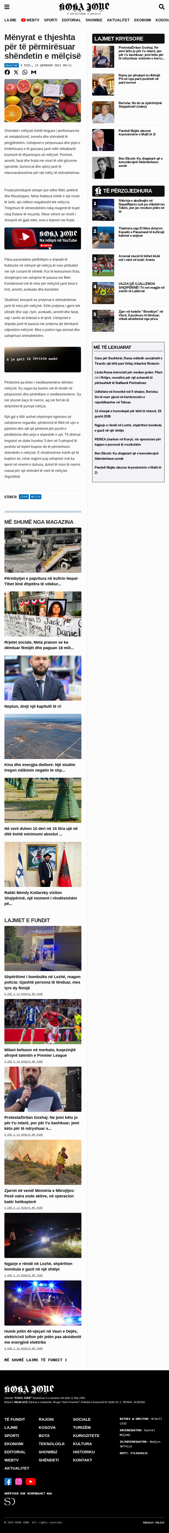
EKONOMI (142, 20)
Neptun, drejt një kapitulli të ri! (32, 706)
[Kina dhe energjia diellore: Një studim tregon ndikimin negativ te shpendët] (42, 736)
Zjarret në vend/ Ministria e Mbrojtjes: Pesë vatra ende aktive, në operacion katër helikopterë (39, 1196)
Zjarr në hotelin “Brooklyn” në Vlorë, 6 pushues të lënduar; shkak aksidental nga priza (141, 315)
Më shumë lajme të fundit (34, 1359)
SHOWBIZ (94, 20)
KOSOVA (47, 1427)
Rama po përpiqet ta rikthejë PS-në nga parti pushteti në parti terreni (139, 78)
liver (24, 496)
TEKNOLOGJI (51, 1444)
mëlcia (35, 496)
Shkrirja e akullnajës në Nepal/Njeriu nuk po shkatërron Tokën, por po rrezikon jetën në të (142, 206)
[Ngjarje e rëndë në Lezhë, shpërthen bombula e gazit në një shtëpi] (42, 1235)
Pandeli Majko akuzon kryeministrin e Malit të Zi (137, 132)
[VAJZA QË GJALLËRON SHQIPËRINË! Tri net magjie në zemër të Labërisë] (103, 293)
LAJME (10, 20)
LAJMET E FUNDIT (27, 920)
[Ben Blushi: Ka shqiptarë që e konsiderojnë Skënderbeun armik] (103, 167)
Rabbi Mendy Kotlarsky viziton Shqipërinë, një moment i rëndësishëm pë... (40, 898)
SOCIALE (82, 1419)
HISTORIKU (84, 1452)
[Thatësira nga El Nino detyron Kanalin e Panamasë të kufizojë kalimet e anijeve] (103, 237)
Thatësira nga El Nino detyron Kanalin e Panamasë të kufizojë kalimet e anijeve (141, 231)
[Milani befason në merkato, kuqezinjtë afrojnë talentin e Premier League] (42, 1021)
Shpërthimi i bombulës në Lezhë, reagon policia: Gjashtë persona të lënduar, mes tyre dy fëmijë (42, 982)
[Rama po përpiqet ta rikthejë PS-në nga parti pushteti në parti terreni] (103, 84)
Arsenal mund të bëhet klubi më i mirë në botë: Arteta (139, 258)
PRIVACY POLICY (154, 1522)
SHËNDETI (49, 1460)
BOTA (44, 1435)
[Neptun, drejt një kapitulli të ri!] (42, 678)
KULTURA (82, 1444)
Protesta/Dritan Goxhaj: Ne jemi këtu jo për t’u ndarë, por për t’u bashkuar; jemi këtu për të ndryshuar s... (41, 1123)
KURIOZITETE (86, 1435)
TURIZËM (82, 1427)
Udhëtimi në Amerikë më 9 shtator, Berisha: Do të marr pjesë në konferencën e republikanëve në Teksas (126, 397)
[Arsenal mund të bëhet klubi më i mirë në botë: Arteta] (103, 265)
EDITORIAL (71, 20)
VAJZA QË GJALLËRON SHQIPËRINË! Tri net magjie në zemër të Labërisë (141, 287)
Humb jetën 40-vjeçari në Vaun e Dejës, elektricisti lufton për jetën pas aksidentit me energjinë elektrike (42, 1337)
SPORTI (50, 20)
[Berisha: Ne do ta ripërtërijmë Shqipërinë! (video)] (103, 112)
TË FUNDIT (14, 1419)
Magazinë (12, 65)
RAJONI (46, 1419)
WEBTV (32, 20)
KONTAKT (82, 1460)
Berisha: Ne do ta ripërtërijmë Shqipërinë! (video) (140, 105)
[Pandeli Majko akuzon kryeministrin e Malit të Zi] (103, 140)
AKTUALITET (118, 20)
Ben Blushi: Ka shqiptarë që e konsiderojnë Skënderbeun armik (140, 162)
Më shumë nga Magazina (38, 522)
